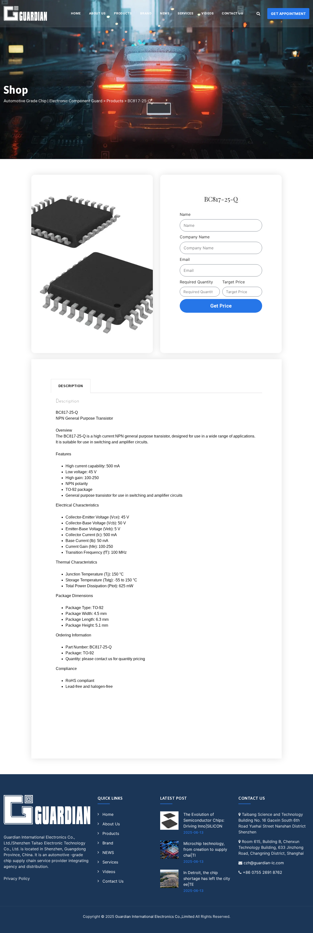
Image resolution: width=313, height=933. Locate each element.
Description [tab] (70, 386)
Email (185, 259)
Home (107, 814)
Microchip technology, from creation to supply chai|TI (205, 849)
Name (185, 214)
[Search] (258, 13)
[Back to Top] (302, 925)
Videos (207, 13)
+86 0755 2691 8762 (262, 872)
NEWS (164, 13)
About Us (97, 13)
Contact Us (232, 13)
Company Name (195, 236)
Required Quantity (196, 281)
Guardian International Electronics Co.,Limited (154, 916)
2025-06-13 (193, 832)
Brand (146, 13)
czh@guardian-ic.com (264, 862)
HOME (76, 13)
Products (123, 13)
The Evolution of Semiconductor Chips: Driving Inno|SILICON (203, 820)
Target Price (233, 281)
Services (185, 13)
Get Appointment (288, 14)
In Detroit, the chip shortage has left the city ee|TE (206, 878)
